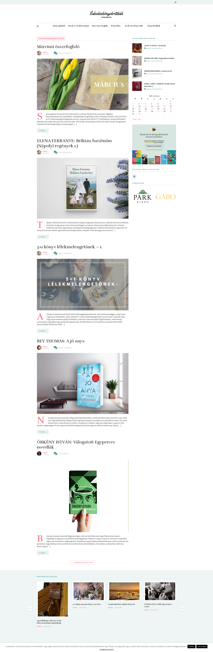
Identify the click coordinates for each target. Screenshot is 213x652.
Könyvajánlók (59, 26)
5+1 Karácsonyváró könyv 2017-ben (87, 604)
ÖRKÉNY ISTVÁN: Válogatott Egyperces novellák (76, 444)
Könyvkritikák (154, 26)
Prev (135, 196)
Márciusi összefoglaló (58, 46)
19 (152, 109)
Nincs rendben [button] (202, 646)
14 (164, 106)
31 (139, 114)
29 (171, 111)
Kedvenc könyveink (134, 26)
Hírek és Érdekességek (78, 26)
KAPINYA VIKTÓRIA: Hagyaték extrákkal (159, 58)
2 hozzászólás (64, 453)
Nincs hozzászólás (65, 53)
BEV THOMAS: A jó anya (61, 341)
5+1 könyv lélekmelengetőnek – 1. (69, 247)
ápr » (140, 119)
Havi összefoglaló (100, 26)
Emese (45, 347)
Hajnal (45, 453)
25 (146, 111)
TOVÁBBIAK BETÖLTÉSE (83, 562)
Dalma (45, 52)
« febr (134, 119)
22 (171, 109)
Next (173, 196)
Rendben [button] (191, 646)
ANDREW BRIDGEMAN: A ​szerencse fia (158, 71)
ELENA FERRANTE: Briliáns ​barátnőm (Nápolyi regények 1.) (74, 143)
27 (158, 111)
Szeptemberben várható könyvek (121, 604)
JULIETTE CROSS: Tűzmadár (155, 45)
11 (146, 106)
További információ (106, 649)
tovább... (43, 130)
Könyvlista (115, 26)
